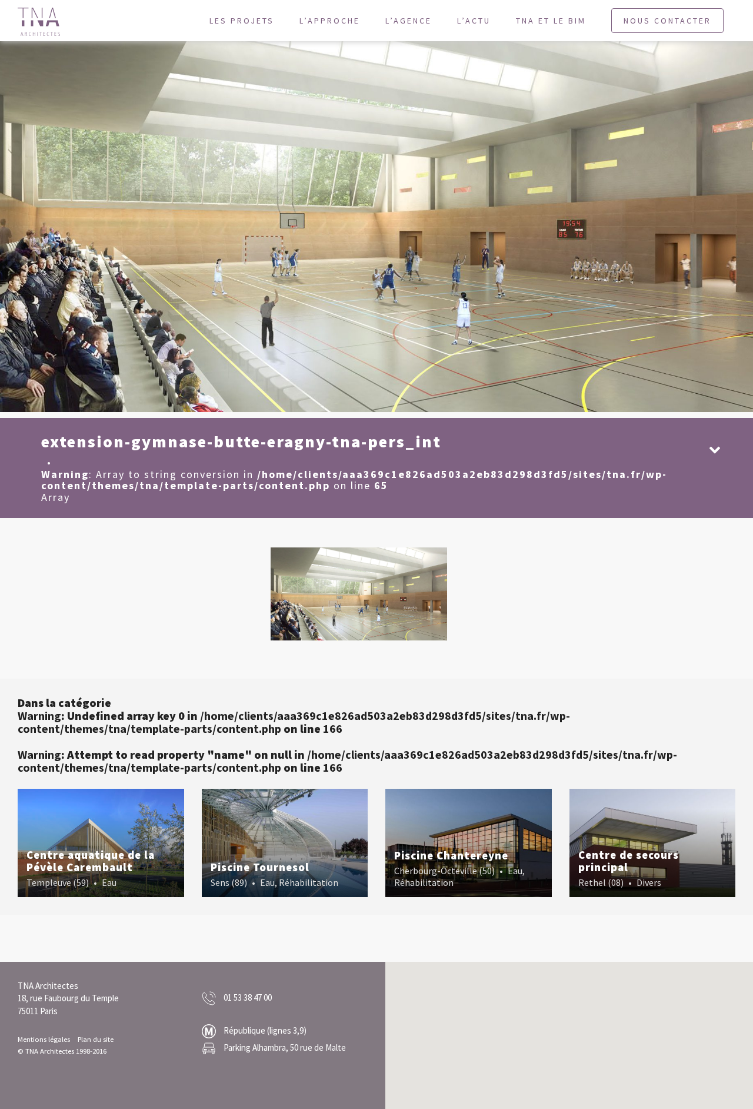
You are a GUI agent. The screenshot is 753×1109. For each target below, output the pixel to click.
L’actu (474, 20)
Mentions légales (44, 1039)
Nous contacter (667, 20)
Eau (109, 882)
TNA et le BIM (551, 20)
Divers (649, 882)
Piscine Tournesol (260, 867)
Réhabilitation (308, 882)
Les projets (241, 20)
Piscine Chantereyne (451, 855)
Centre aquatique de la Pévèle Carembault (90, 861)
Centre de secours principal (628, 861)
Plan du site (96, 1039)
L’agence (408, 20)
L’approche (329, 20)
